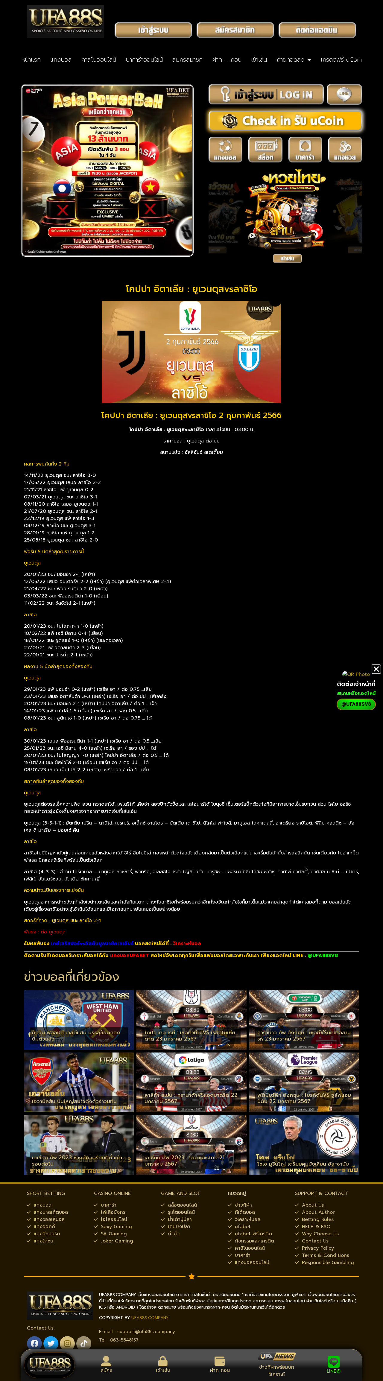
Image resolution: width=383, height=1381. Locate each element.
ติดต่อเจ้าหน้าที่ (356, 683)
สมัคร (106, 1370)
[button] (376, 669)
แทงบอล (61, 59)
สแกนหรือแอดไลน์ (356, 693)
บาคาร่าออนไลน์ (144, 59)
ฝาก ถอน (220, 1370)
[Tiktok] (83, 1343)
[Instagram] (67, 1343)
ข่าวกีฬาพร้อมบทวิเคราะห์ (276, 1371)
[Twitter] (50, 1343)
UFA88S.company (149, 1318)
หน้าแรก (31, 59)
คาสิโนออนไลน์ (98, 59)
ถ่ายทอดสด (290, 59)
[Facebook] (34, 1343)
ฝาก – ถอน (226, 59)
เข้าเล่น (259, 59)
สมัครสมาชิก (187, 59)
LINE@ (334, 1371)
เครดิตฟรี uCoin (341, 59)
